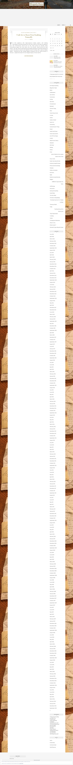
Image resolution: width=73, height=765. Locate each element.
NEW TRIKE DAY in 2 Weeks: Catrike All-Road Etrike (58, 67)
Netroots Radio (53, 725)
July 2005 (52, 662)
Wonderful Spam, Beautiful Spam (56, 227)
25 (55, 45)
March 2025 (52, 257)
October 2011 (52, 490)
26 (57, 45)
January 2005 (52, 676)
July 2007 (52, 607)
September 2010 (53, 520)
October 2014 (52, 410)
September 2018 (53, 330)
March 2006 (52, 644)
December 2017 (53, 337)
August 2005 (52, 660)
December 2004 (53, 678)
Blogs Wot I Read (53, 87)
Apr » (54, 50)
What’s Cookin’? (53, 225)
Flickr (51, 110)
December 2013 (53, 431)
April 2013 (52, 449)
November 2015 (53, 380)
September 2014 (53, 412)
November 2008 (53, 570)
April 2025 (52, 254)
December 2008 (53, 568)
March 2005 (52, 671)
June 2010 (52, 527)
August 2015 (52, 387)
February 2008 (53, 591)
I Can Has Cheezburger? (54, 724)
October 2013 (52, 435)
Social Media (52, 193)
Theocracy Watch (53, 204)
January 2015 (52, 403)
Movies (51, 149)
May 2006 (52, 639)
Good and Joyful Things (54, 126)
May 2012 (51, 474)
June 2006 (52, 637)
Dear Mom (52, 101)
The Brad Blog (53, 731)
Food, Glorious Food (54, 113)
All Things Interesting (54, 85)
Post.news (52, 172)
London (51, 138)
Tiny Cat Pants (53, 732)
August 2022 (52, 300)
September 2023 (53, 280)
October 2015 (52, 383)
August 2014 (52, 415)
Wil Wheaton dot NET (54, 733)
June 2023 (52, 284)
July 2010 (52, 525)
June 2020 (52, 312)
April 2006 (52, 641)
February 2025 (53, 259)
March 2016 (52, 371)
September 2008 (53, 575)
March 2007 (52, 616)
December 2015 (53, 378)
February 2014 (53, 426)
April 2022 (52, 305)
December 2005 (53, 650)
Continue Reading (28, 55)
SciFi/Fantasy (52, 186)
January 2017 (52, 348)
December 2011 (53, 486)
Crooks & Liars (52, 719)
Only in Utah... (33, 32)
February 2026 (53, 241)
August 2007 (52, 605)
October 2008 (53, 573)
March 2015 (52, 399)
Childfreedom (52, 92)
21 (61, 43)
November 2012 (53, 460)
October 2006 (52, 628)
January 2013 (52, 456)
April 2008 (52, 586)
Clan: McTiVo (52, 94)
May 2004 (52, 694)
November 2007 (53, 598)
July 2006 (52, 634)
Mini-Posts (52, 145)
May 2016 (51, 367)
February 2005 (53, 673)
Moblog (51, 147)
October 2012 (52, 463)
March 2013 (52, 451)
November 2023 (53, 277)
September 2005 (53, 657)
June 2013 (52, 444)
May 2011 (51, 502)
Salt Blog (51, 727)
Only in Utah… (52, 158)
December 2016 (53, 351)
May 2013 (51, 447)
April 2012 (52, 476)
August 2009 (52, 550)
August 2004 (52, 687)
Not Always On (53, 726)
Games (51, 117)
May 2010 (52, 529)
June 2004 (52, 692)
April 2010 (52, 531)
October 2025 (52, 245)
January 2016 (52, 376)
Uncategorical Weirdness (55, 220)
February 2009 (53, 563)
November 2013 (53, 433)
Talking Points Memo (54, 730)
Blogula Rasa (36, 4)
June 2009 (52, 554)
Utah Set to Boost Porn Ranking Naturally (28, 36)
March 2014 (52, 424)
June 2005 (52, 664)
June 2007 (52, 609)
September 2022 (53, 298)
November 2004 (53, 680)
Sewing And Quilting (54, 190)
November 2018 (53, 325)
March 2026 (52, 238)
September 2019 (53, 321)
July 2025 (52, 252)
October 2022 (52, 296)
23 (50, 45)
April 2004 (52, 696)
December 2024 (53, 264)
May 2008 (52, 584)
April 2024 (52, 270)
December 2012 (53, 458)
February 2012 (53, 481)
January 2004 (52, 703)
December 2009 (53, 541)
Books (51, 90)
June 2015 (52, 392)
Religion (51, 179)
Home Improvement (54, 133)
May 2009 (52, 557)
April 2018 (52, 332)
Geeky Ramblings (53, 720)
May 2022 (52, 302)
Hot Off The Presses (25, 32)
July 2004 (52, 689)
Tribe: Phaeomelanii (54, 213)
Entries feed (52, 742)
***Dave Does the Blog (54, 716)
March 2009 (52, 561)
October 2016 (52, 355)
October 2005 (52, 655)
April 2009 (52, 559)
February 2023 (53, 286)
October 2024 (53, 268)
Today (51, 206)
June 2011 (52, 499)
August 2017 (52, 344)
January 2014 (52, 428)
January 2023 (52, 289)
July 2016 (51, 362)
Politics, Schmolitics (53, 170)
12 (57, 41)
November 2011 (53, 488)
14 (61, 41)
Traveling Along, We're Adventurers (58, 210)
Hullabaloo (52, 721)
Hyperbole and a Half (54, 722)
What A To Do (52, 222)
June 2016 (52, 364)
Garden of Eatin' (53, 119)
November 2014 (53, 408)
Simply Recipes (53, 729)
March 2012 (52, 479)
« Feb (51, 50)
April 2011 (51, 504)
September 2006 (53, 630)
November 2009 (53, 543)
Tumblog (52, 215)
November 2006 (53, 625)
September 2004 (53, 685)
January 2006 (52, 648)
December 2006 (53, 623)
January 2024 (52, 273)
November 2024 (53, 266)
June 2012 (52, 472)
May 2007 (52, 612)
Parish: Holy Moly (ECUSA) (55, 161)
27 (59, 45)
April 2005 (52, 669)
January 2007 (52, 621)
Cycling (51, 99)
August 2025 (52, 250)
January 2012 (52, 483)
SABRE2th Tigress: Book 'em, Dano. (57, 182)
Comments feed (53, 744)
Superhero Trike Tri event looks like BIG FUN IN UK (58, 62)
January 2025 (52, 261)
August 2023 (52, 282)
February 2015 (53, 401)
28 (61, 45)
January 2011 (52, 511)
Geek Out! (52, 122)
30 (50, 47)
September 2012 (53, 465)
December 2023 (53, 275)
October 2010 (52, 518)
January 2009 (52, 566)
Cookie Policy (21, 763)
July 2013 (52, 442)
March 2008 (52, 589)
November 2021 (53, 309)
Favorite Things (53, 108)
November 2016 (53, 353)
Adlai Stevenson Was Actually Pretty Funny (57, 58)
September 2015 (53, 385)
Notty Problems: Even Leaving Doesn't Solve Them (57, 155)
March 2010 (52, 534)
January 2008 (52, 593)
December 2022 (53, 291)
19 (57, 43)
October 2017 (52, 339)
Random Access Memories (55, 177)
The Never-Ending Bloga (55, 197)
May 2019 (51, 323)
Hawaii (51, 129)
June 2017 (52, 346)
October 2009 (52, 545)
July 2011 (51, 497)
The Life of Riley (53, 195)
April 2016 (52, 369)
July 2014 (52, 417)
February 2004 (53, 701)
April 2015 (52, 396)
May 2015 (51, 394)
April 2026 (52, 236)
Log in (51, 740)
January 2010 (52, 538)
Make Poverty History (54, 140)
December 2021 (53, 307)
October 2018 (52, 328)
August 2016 (52, 360)
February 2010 (53, 536)
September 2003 (53, 708)
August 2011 (52, 495)
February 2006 (53, 646)
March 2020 (52, 314)
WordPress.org (53, 747)
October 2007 (52, 600)
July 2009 (52, 552)
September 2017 (53, 341)
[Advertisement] (36, 16)
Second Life (52, 188)
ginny (32, 39)
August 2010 (52, 522)
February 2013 (53, 454)
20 (59, 43)
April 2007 (52, 614)
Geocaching (52, 124)
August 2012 (52, 467)
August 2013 (52, 440)
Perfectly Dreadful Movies (55, 163)
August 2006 (52, 632)
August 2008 (52, 577)
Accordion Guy (53, 718)
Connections (52, 97)
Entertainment (53, 103)
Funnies (51, 115)
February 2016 (53, 373)
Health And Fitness (53, 131)
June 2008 (52, 582)
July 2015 (51, 389)
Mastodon (52, 142)
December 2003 (53, 705)
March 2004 (52, 699)
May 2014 (52, 419)
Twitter (51, 218)
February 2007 (53, 618)
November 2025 (53, 243)
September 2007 (53, 602)
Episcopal (52, 106)
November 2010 (53, 515)
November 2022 (53, 293)
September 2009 (53, 547)
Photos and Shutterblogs (55, 165)
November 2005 (53, 653)
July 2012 (52, 470)
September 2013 (53, 438)
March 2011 (52, 506)
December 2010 (53, 513)
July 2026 (52, 234)
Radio (51, 174)
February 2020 (53, 316)
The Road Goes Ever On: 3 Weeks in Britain (56, 201)
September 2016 (53, 357)
